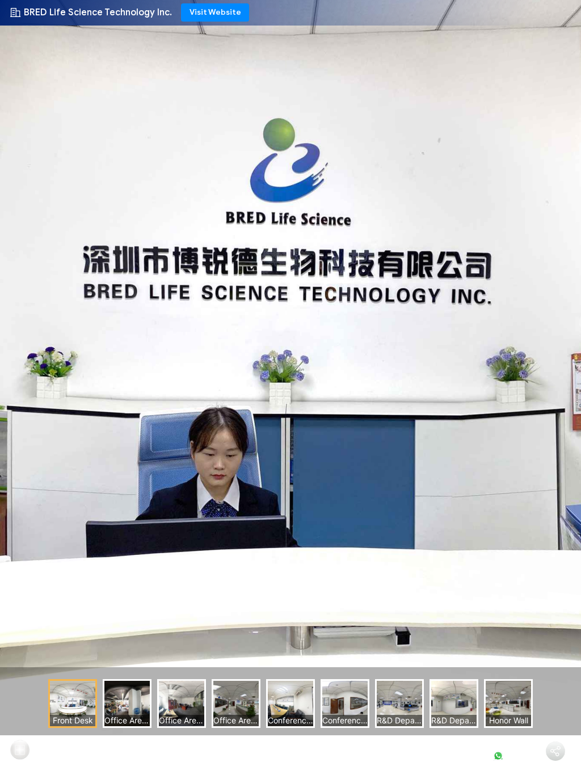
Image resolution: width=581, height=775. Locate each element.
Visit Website (215, 12)
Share (555, 767)
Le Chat (517, 756)
